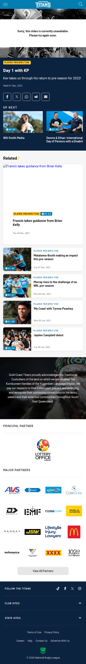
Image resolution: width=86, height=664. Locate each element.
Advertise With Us (60, 640)
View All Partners (43, 571)
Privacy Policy (51, 632)
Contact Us (41, 640)
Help (30, 640)
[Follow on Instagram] (79, 588)
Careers (20, 640)
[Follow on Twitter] (72, 588)
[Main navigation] (5, 4)
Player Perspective (17, 62)
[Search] (80, 4)
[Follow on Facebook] (65, 588)
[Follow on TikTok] (58, 588)
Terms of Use (34, 632)
